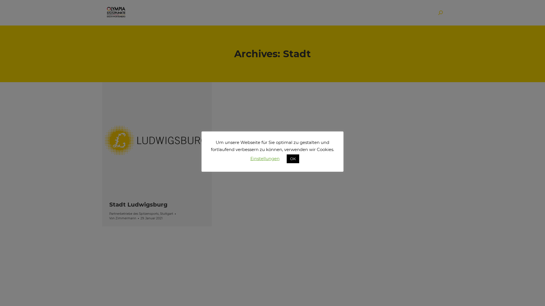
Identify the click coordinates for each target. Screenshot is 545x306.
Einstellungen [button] (265, 158)
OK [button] (293, 158)
